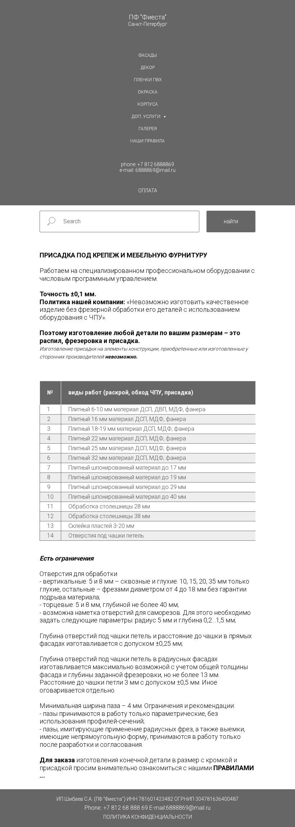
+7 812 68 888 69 (125, 807)
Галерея (148, 128)
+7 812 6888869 (155, 164)
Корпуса (147, 104)
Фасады (148, 55)
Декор (148, 67)
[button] (147, 191)
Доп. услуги (147, 116)
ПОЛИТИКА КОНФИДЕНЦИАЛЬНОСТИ (147, 817)
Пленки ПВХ (148, 79)
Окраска (148, 92)
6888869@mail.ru (155, 170)
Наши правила (147, 140)
